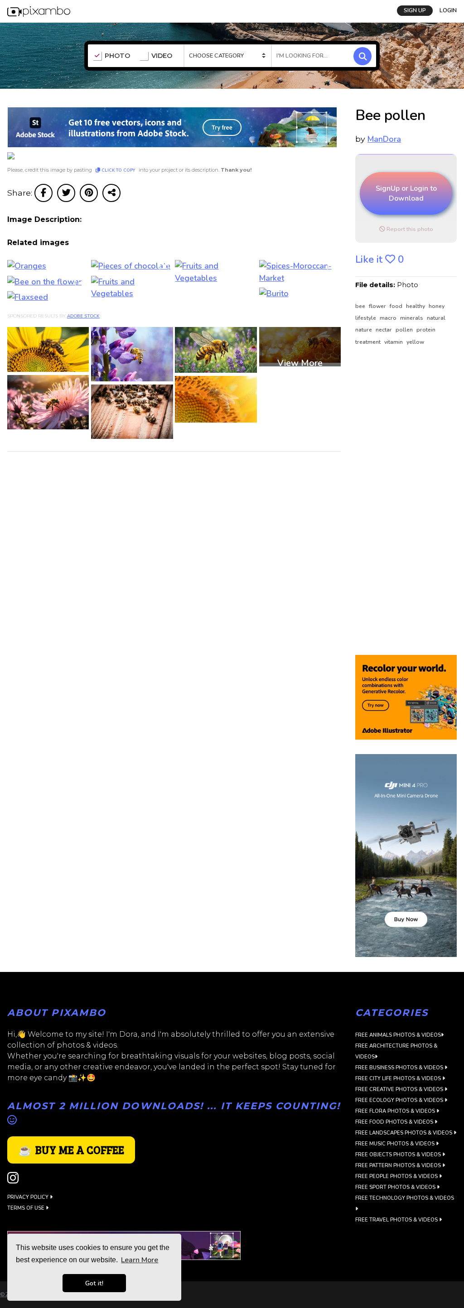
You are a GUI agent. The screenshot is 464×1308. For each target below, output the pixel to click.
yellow (415, 342)
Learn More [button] (139, 1260)
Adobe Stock (83, 316)
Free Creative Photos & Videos (400, 1089)
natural (436, 318)
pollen (405, 329)
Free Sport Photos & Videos (396, 1187)
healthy (416, 306)
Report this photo (409, 229)
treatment (368, 342)
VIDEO (161, 56)
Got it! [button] (94, 1283)
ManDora (384, 139)
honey (437, 306)
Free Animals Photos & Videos (398, 1035)
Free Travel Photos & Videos (397, 1220)
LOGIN (448, 10)
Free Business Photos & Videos (400, 1067)
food (397, 306)
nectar (384, 329)
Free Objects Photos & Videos (398, 1154)
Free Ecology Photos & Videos (400, 1100)
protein (425, 329)
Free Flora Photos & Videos (395, 1111)
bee (361, 306)
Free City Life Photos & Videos (398, 1078)
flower (378, 306)
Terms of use (26, 1208)
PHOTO (117, 56)
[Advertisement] (406, 501)
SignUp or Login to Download (406, 193)
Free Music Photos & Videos (395, 1143)
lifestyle (366, 318)
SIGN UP (415, 10)
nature (364, 329)
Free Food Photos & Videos (395, 1122)
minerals (412, 318)
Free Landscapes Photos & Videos (404, 1133)
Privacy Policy (28, 1197)
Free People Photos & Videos (397, 1176)
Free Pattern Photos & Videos (398, 1165)
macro (389, 318)
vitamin (394, 342)
